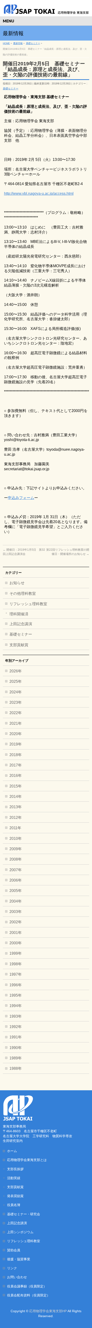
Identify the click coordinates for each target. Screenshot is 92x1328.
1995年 (15, 995)
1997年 (15, 974)
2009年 (15, 849)
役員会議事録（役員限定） (27, 1286)
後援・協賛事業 (18, 1259)
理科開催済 (18, 614)
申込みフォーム (21, 498)
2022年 (15, 713)
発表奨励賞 (15, 1196)
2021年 (15, 723)
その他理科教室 (22, 593)
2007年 (15, 870)
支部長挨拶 (15, 1169)
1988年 (15, 1068)
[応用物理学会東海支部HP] (46, 9)
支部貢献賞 (18, 645)
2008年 (15, 859)
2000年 (15, 943)
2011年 (15, 828)
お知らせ (17, 583)
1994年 (15, 1006)
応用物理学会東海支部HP (48, 1311)
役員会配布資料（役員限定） (28, 1295)
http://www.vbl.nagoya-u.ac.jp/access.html (39, 193)
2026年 (15, 671)
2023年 (15, 702)
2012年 (15, 818)
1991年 (15, 1037)
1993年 (15, 1016)
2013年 (15, 807)
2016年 (15, 776)
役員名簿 (13, 1205)
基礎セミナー (10, 88)
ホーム (12, 1151)
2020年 (15, 734)
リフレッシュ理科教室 (28, 604)
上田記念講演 (20, 624)
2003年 (15, 912)
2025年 (15, 681)
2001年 (15, 933)
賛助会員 (13, 1250)
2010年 (15, 839)
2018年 (15, 755)
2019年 (15, 744)
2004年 (15, 901)
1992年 (15, 1027)
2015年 (15, 786)
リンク (12, 1268)
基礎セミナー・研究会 (23, 1214)
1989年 (15, 1058)
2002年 (15, 922)
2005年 (15, 891)
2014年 (15, 797)
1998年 (15, 964)
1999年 (15, 953)
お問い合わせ (17, 1277)
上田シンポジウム (20, 1232)
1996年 (15, 985)
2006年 (15, 880)
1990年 (15, 1048)
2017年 (15, 765)
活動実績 (13, 1178)
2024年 (15, 692)
